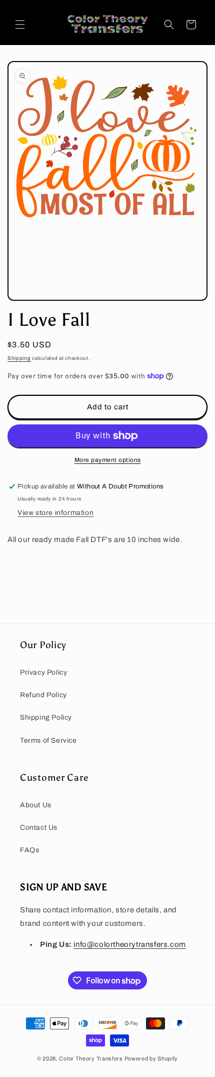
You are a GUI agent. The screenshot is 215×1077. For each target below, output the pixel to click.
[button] (20, 25)
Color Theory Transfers (90, 1058)
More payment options (107, 459)
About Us (36, 805)
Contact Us (39, 827)
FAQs (29, 850)
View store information (56, 512)
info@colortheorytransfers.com (130, 944)
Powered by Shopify (151, 1058)
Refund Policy (43, 695)
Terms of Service (48, 740)
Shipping (19, 358)
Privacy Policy (43, 672)
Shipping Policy (46, 717)
